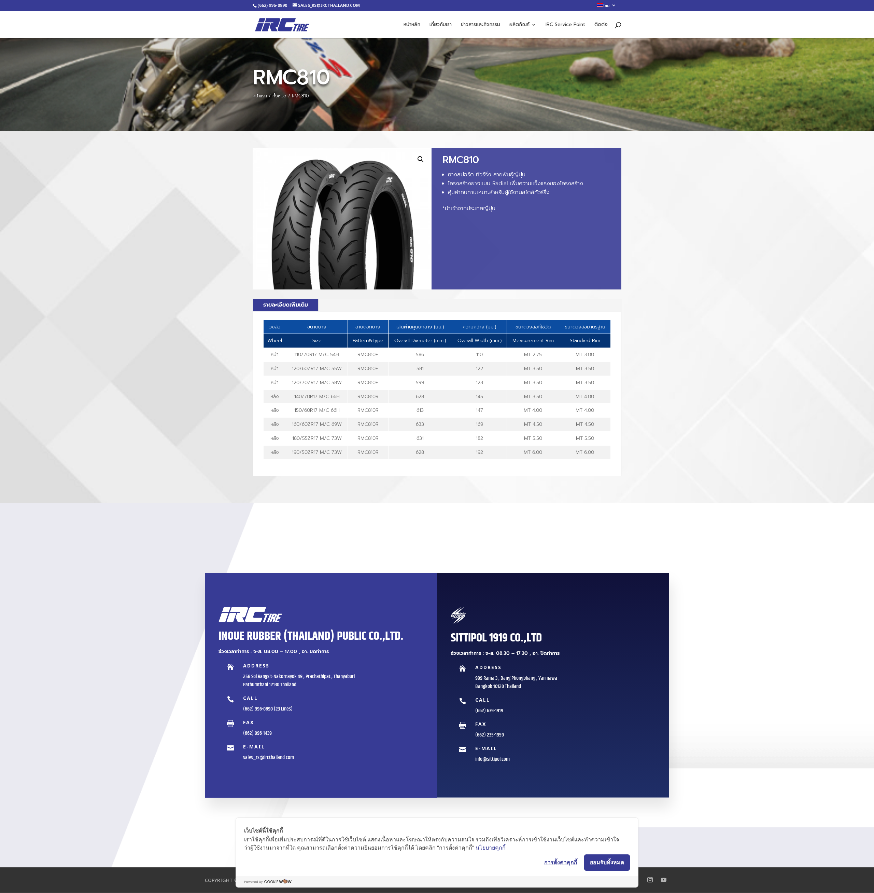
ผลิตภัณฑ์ (519, 25)
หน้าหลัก (412, 25)
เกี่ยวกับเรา (440, 25)
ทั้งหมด (279, 96)
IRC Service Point (565, 25)
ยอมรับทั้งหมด (607, 862)
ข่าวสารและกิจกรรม (480, 25)
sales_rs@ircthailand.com (268, 757)
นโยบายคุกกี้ (491, 847)
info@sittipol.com (492, 759)
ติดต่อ (601, 25)
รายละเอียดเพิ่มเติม (285, 305)
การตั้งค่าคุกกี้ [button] (560, 862)
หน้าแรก (260, 96)
